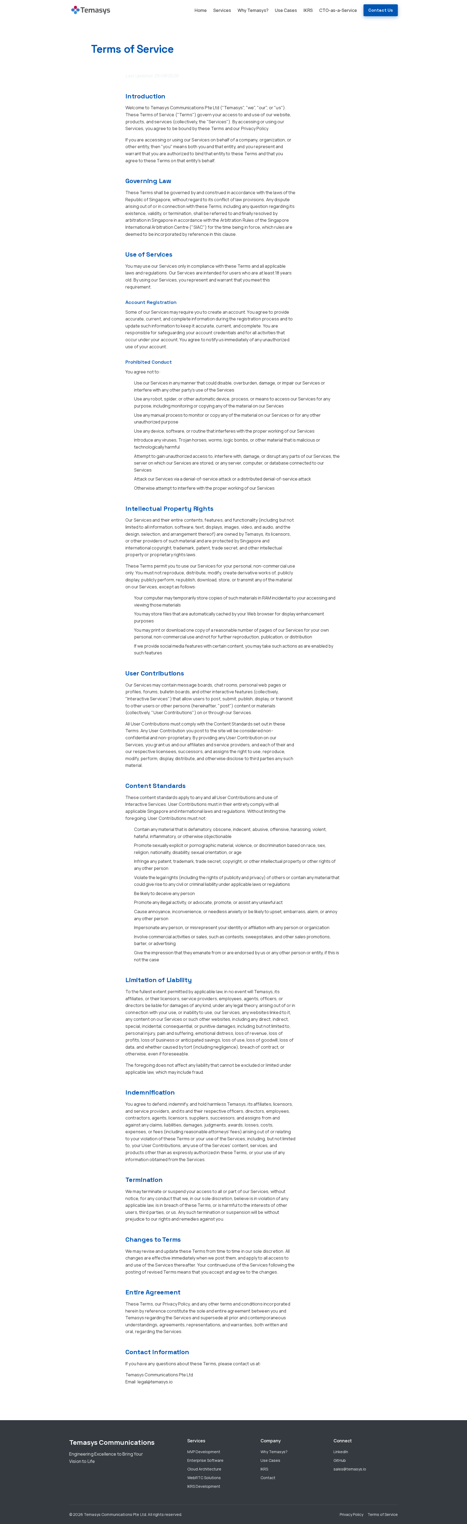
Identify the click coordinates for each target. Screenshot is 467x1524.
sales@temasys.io (349, 1469)
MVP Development (203, 1451)
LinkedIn (340, 1451)
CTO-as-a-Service (338, 10)
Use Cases (286, 10)
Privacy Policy (351, 1514)
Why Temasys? (253, 10)
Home (201, 10)
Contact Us (380, 10)
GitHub (339, 1460)
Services (222, 10)
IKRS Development (203, 1486)
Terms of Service (383, 1514)
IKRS (308, 10)
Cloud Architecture (204, 1469)
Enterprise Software (205, 1460)
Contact (268, 1477)
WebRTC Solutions (204, 1477)
